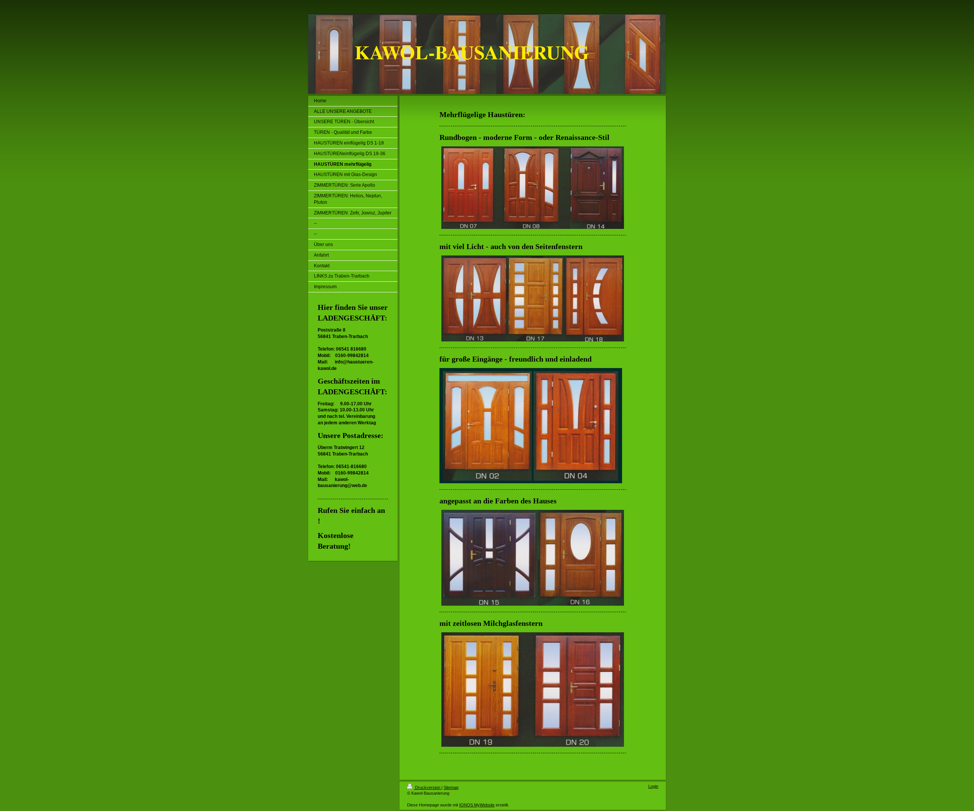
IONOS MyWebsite (477, 805)
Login (653, 786)
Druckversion (427, 787)
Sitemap (451, 787)
